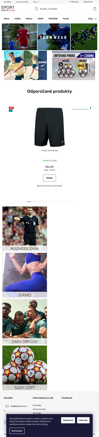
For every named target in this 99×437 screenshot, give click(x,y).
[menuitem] (6, 18)
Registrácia (88, 2)
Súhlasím (83, 420)
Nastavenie (17, 430)
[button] (9, 37)
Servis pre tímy (22, 2)
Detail (49, 178)
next (93, 153)
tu (47, 424)
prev (6, 153)
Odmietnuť (68, 420)
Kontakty (7, 2)
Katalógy (37, 413)
